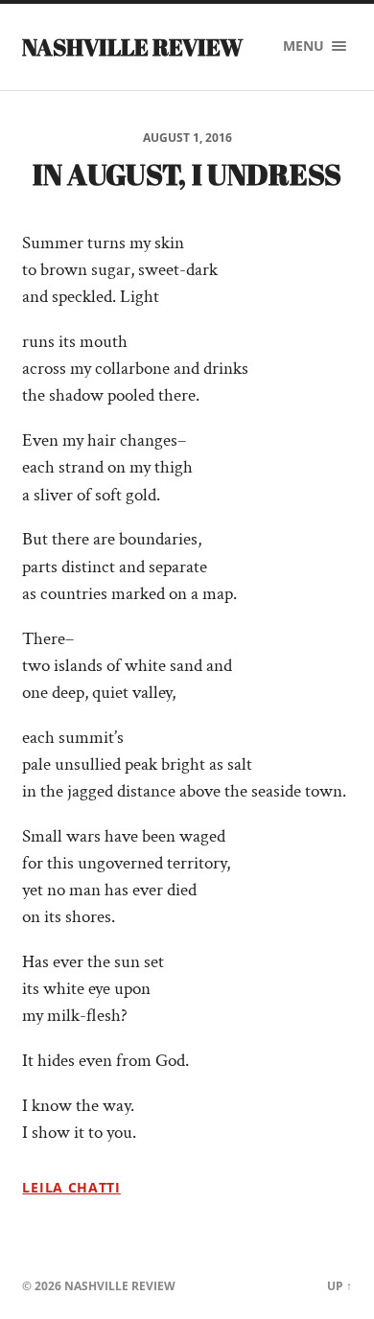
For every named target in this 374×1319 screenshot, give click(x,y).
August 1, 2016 (187, 137)
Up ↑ (339, 1286)
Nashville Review (132, 47)
